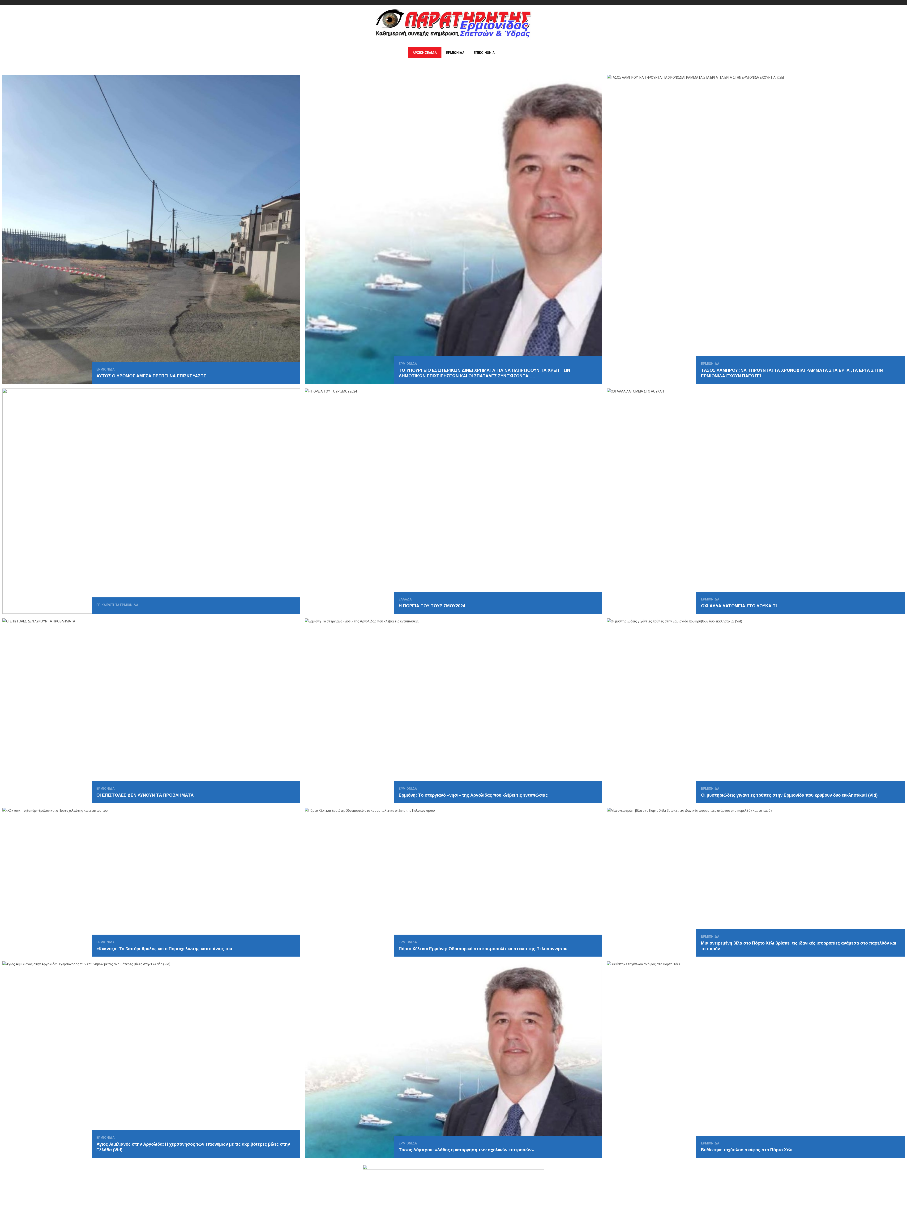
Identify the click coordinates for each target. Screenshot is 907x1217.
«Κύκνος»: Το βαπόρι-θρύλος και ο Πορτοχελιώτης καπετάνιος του (164, 948)
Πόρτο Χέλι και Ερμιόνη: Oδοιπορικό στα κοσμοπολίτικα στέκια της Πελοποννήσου (483, 948)
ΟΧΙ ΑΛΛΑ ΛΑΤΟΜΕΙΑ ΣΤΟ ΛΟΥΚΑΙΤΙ (739, 606)
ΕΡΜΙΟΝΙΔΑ (455, 53)
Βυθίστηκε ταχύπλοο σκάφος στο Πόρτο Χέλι (746, 1150)
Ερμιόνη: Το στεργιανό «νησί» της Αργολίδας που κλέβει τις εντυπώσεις (473, 795)
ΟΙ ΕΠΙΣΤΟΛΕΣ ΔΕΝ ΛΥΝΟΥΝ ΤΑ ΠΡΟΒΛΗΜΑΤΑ (145, 795)
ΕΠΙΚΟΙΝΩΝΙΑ (484, 53)
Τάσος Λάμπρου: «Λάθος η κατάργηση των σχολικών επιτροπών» (466, 1150)
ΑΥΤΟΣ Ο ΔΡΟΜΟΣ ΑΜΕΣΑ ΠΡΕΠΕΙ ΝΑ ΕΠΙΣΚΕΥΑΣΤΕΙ (152, 376)
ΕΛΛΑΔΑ (405, 599)
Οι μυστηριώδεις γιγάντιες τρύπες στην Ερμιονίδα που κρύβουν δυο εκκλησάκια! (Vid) (789, 795)
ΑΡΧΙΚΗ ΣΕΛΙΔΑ (425, 53)
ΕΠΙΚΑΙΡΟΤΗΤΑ (107, 605)
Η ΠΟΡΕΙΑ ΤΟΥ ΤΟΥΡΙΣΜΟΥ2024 (432, 606)
